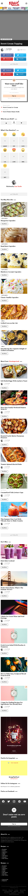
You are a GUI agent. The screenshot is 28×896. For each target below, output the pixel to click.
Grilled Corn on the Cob (9, 323)
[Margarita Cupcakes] (14, 209)
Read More (4, 223)
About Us (11, 890)
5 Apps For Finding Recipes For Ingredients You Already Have (12, 703)
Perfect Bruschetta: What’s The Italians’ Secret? (12, 588)
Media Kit (4, 880)
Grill (3, 346)
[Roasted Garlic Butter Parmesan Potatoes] (14, 426)
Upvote (6, 123)
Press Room (7, 892)
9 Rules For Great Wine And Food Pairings (12, 617)
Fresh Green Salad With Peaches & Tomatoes (13, 646)
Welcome (4, 890)
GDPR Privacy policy (14, 894)
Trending (26, 475)
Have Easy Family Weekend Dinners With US (13, 408)
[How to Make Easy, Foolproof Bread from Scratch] (14, 664)
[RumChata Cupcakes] (14, 235)
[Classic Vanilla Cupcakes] (14, 286)
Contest (16, 890)
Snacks (4, 850)
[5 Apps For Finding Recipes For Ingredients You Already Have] (14, 693)
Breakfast (4, 849)
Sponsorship (5, 879)
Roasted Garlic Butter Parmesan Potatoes (12, 437)
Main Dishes (5, 858)
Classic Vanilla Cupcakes (9, 297)
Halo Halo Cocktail (7, 561)
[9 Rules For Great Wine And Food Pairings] (14, 607)
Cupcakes (4, 218)
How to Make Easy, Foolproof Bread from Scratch (13, 674)
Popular (26, 545)
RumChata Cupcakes (8, 246)
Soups (3, 854)
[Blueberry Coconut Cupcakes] (14, 260)
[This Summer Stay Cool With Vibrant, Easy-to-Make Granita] (14, 509)
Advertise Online (8, 891)
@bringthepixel (14, 778)
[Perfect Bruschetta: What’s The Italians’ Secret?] (14, 578)
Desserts (4, 857)
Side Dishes (5, 855)
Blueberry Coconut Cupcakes (11, 272)
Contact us (13, 892)
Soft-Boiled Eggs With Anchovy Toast (14, 381)
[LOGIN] (26, 3)
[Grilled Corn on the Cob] (14, 312)
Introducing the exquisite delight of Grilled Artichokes (13, 349)
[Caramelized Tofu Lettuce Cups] (14, 481)
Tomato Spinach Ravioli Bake (11, 464)
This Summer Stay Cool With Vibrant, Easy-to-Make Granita (12, 520)
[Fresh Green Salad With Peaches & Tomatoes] (14, 635)
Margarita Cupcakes (8, 221)
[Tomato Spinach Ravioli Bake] (14, 454)
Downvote (21, 123)
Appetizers (4, 852)
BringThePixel (14, 777)
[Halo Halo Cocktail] (14, 551)
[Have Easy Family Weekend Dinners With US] (14, 397)
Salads (3, 853)
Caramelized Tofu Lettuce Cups (12, 492)
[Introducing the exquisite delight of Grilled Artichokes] (14, 337)
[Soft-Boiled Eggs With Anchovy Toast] (14, 371)
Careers (22, 891)
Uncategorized (14, 361)
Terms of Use (21, 892)
